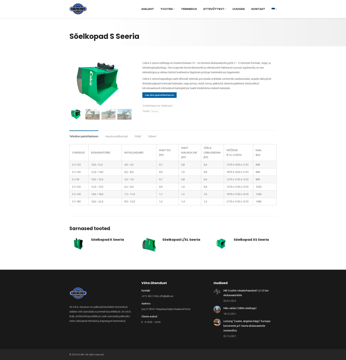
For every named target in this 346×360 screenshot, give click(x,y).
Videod (152, 136)
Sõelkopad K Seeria (107, 239)
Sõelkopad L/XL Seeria (181, 239)
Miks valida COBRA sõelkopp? (240, 308)
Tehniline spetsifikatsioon (83, 136)
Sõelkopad (166, 106)
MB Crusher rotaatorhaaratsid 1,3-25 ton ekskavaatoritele (246, 293)
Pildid (138, 136)
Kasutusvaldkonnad (117, 136)
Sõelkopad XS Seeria (251, 239)
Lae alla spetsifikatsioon (159, 95)
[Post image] (217, 291)
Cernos (155, 111)
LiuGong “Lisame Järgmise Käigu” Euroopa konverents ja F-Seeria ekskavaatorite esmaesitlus (246, 326)
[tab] (83, 134)
